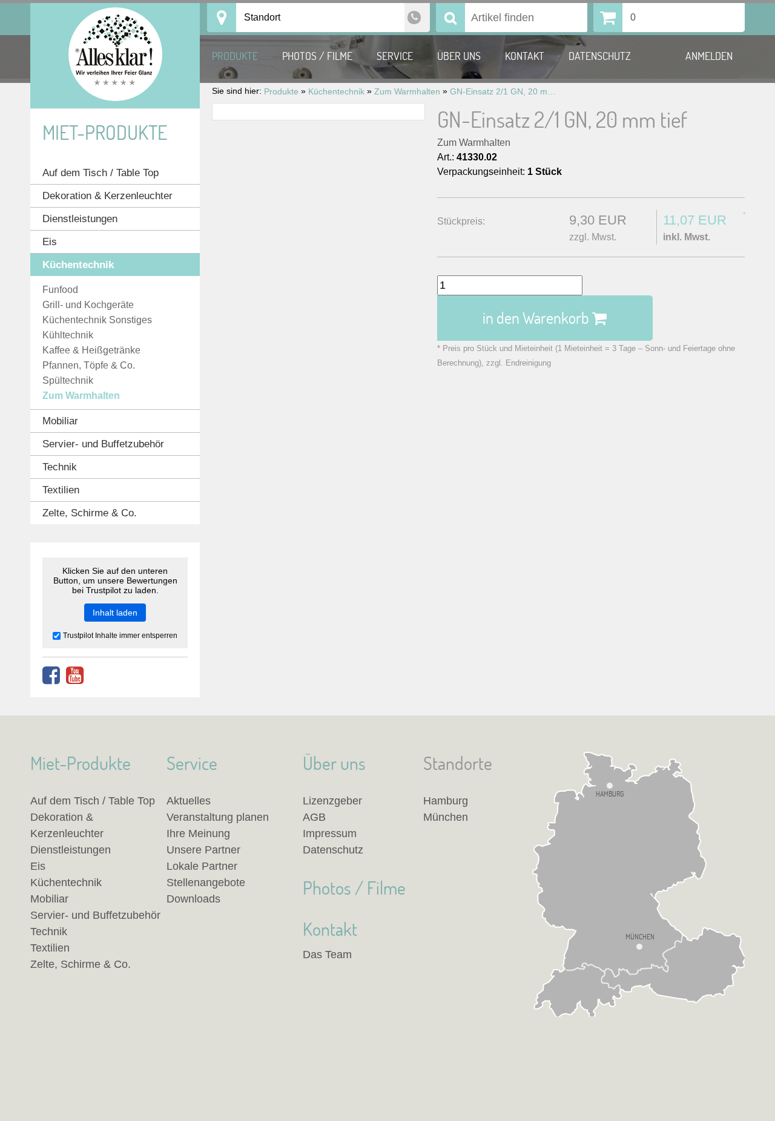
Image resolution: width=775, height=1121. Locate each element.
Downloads (193, 899)
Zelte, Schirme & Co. (89, 513)
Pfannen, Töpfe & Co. (88, 365)
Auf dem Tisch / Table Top (100, 173)
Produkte (235, 56)
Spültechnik (67, 380)
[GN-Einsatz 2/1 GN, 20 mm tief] (318, 112)
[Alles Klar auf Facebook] (51, 675)
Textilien (60, 490)
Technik (59, 467)
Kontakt (524, 56)
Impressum (330, 833)
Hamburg (610, 793)
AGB (314, 817)
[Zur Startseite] (115, 55)
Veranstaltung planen (218, 817)
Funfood (60, 289)
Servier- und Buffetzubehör (103, 444)
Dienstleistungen (79, 219)
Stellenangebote (206, 882)
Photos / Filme (317, 56)
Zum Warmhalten (473, 142)
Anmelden (709, 56)
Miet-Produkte (104, 132)
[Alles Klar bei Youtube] (75, 675)
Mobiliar (60, 421)
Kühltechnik (67, 335)
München (640, 936)
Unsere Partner (203, 850)
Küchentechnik (78, 265)
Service (395, 56)
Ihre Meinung (198, 833)
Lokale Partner (202, 866)
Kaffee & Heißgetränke (91, 350)
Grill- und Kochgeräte (88, 305)
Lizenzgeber (332, 801)
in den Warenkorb (537, 317)
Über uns (459, 56)
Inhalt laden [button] (115, 612)
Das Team (327, 954)
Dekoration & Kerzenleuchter (107, 196)
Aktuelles (189, 801)
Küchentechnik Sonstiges (97, 320)
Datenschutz (600, 56)
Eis (49, 242)
